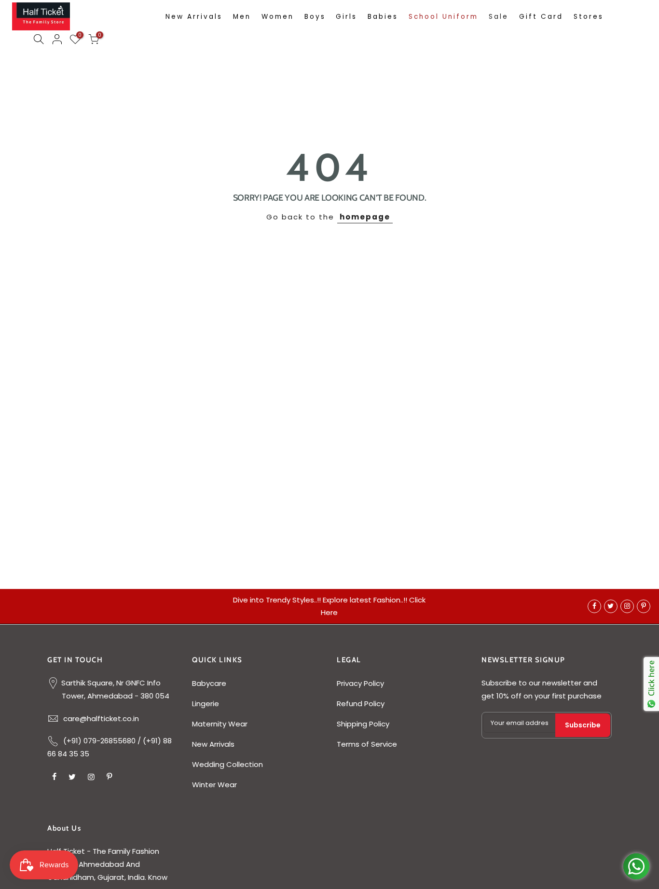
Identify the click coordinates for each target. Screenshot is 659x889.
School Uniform (443, 16)
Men (242, 16)
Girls (346, 16)
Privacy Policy (360, 683)
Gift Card (541, 16)
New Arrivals (193, 16)
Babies (383, 16)
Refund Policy (360, 703)
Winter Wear (214, 785)
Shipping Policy (363, 724)
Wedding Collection (227, 764)
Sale (498, 16)
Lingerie (205, 703)
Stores (589, 16)
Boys (315, 16)
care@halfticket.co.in (101, 718)
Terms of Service (367, 744)
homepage (365, 217)
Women (277, 16)
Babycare (209, 683)
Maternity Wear (219, 724)
